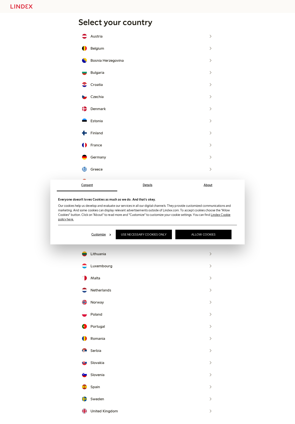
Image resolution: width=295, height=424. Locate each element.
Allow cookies (203, 234)
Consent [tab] (87, 185)
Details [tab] (147, 185)
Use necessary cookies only (144, 234)
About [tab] (208, 185)
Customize (98, 234)
